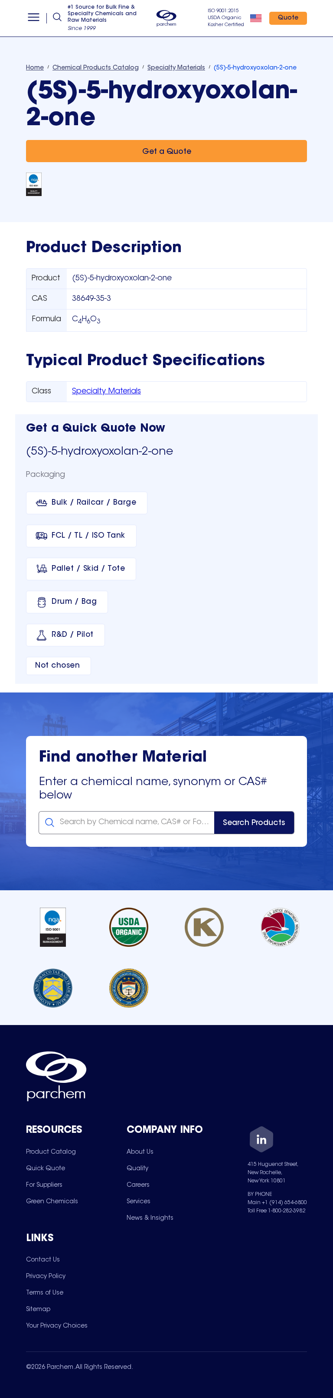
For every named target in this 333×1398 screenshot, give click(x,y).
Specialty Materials (106, 392)
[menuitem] (51, 1152)
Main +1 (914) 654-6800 (277, 1202)
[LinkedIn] (261, 1140)
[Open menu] (33, 18)
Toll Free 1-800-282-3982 (276, 1211)
